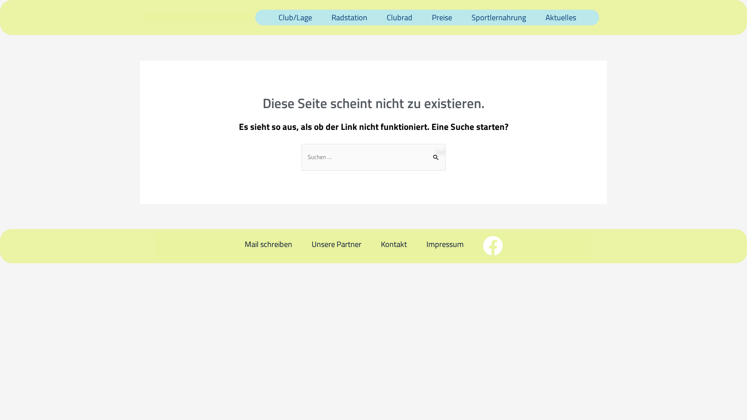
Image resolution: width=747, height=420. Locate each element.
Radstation (349, 17)
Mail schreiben (268, 244)
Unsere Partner (336, 244)
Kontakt (394, 244)
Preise (442, 17)
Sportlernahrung (499, 17)
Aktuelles (560, 17)
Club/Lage (295, 17)
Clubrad (399, 17)
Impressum (445, 244)
